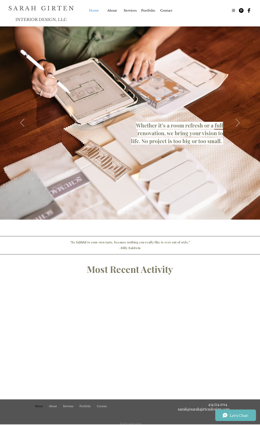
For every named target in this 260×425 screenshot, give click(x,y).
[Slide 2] (130, 211)
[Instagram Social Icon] (233, 10)
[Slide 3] (134, 211)
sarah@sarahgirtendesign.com (204, 409)
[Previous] (22, 123)
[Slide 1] (126, 211)
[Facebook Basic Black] (249, 10)
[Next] (238, 123)
